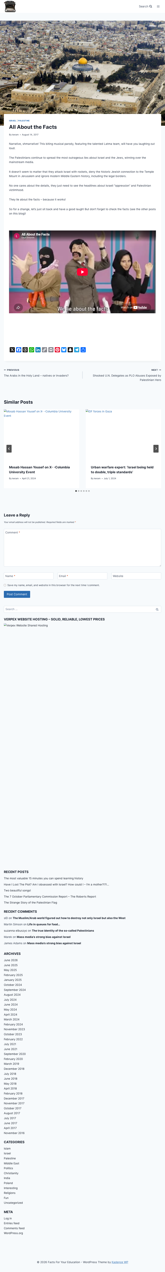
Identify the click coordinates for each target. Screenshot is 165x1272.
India (7, 1178)
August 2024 (12, 994)
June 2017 (10, 1123)
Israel (12, 120)
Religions (9, 1193)
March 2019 (11, 1063)
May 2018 (10, 1083)
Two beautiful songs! (17, 890)
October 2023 (13, 1034)
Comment (12, 532)
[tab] (76, 491)
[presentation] (41, 434)
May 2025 (10, 970)
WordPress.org (13, 1233)
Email (63, 576)
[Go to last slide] (9, 449)
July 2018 (10, 1073)
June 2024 (11, 1004)
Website (118, 576)
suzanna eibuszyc (15, 930)
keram (15, 134)
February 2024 (13, 1024)
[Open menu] (158, 6)
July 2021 (10, 1044)
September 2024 (15, 989)
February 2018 (13, 1093)
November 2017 (14, 1103)
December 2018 (14, 1068)
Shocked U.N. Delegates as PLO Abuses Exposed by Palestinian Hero (127, 375)
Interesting (11, 1188)
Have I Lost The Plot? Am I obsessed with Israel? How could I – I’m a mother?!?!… (56, 884)
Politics (8, 1168)
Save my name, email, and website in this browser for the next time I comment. (53, 585)
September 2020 (15, 1054)
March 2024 (11, 1019)
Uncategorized (13, 1202)
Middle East (11, 1163)
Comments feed (14, 1228)
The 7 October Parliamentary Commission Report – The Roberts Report (50, 896)
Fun (6, 1198)
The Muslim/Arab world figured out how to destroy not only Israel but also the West (69, 918)
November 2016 (14, 1133)
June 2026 (11, 960)
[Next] (156, 449)
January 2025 (13, 979)
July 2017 (10, 1118)
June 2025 (11, 965)
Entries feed (11, 1223)
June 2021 (10, 1049)
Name (10, 576)
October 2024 (13, 984)
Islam (7, 1148)
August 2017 (12, 1113)
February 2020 (13, 1059)
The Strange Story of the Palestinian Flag (30, 902)
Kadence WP (120, 1262)
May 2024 (10, 1009)
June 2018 (10, 1078)
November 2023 (14, 1029)
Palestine (23, 120)
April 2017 (10, 1128)
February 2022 (13, 1039)
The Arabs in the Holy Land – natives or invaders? (36, 373)
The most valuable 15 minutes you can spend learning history (43, 878)
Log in (8, 1218)
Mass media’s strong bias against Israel (44, 937)
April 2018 (10, 1088)
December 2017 (14, 1098)
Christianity (11, 1173)
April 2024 (10, 1014)
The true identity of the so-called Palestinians (63, 930)
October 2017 (12, 1108)
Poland (8, 1183)
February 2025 (13, 975)
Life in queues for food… (43, 924)
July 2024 (10, 999)
